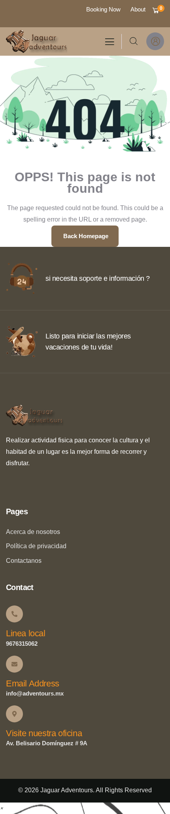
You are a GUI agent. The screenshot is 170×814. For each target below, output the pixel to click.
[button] (1, 808)
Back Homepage (85, 236)
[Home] (36, 41)
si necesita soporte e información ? (97, 278)
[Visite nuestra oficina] (14, 713)
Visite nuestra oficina (44, 733)
